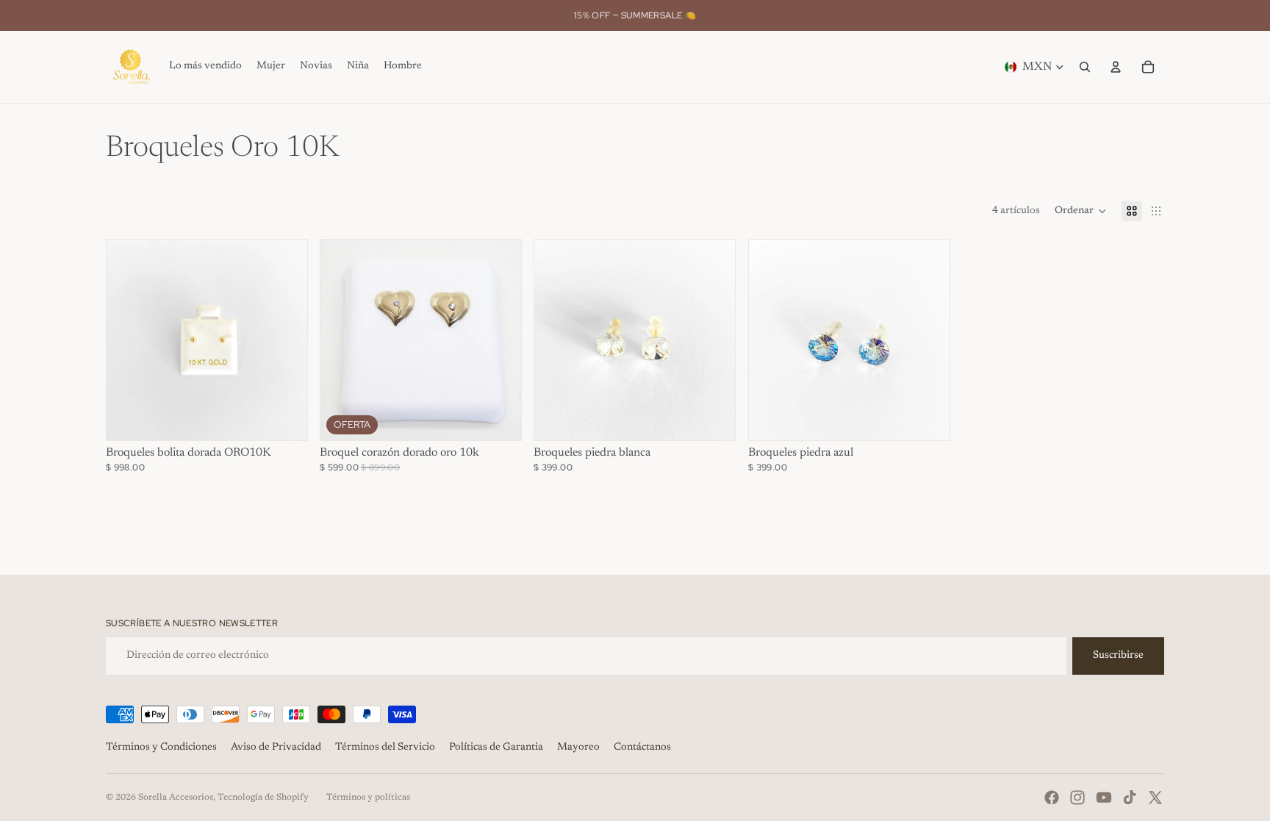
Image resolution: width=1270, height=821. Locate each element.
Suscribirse (1118, 655)
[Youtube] (1104, 797)
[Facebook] (1052, 797)
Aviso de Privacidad (276, 747)
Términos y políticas (368, 797)
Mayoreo (578, 747)
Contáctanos (642, 747)
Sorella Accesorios (175, 797)
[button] (1081, 211)
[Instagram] (1077, 797)
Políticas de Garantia (496, 747)
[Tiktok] (1129, 797)
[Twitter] (1155, 797)
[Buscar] (1085, 67)
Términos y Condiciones (161, 747)
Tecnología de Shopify (263, 797)
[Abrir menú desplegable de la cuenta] (1115, 67)
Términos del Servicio (385, 747)
